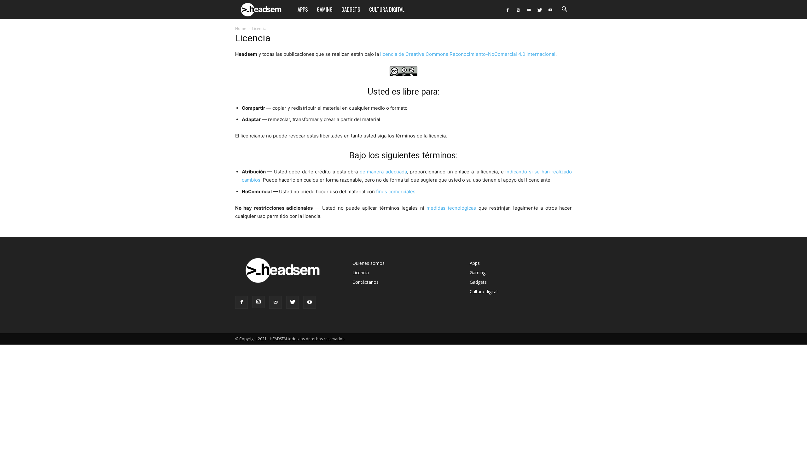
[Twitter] (539, 9)
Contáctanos (365, 282)
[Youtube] (550, 9)
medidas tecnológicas (451, 208)
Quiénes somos (368, 263)
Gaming (325, 9)
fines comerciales (395, 192)
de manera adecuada (383, 172)
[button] (564, 10)
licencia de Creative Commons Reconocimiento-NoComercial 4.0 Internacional (467, 54)
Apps (303, 9)
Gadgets (350, 9)
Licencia (360, 273)
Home (240, 28)
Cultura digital (386, 9)
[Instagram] (518, 9)
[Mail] (529, 9)
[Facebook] (507, 9)
